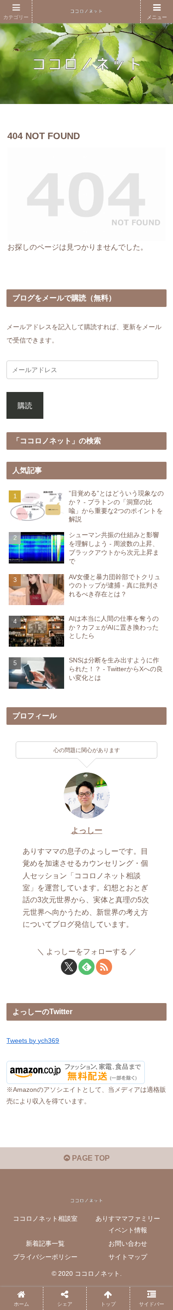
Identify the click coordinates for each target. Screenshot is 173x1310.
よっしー (86, 830)
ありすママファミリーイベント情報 (127, 1224)
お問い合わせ (127, 1243)
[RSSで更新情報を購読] (104, 967)
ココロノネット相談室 (45, 1218)
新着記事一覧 (45, 1243)
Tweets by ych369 (32, 1040)
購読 (25, 405)
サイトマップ (127, 1257)
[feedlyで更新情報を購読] (86, 967)
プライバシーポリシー (45, 1257)
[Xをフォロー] (69, 967)
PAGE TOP (90, 1158)
